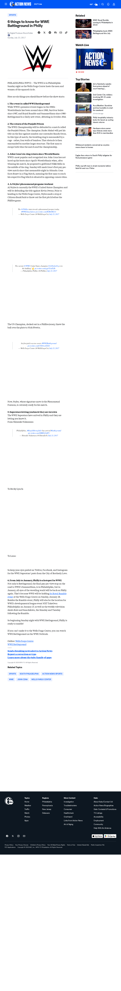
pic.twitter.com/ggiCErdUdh (45, 268)
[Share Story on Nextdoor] (55, 33)
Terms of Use (71, 845)
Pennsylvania (47, 805)
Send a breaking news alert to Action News (30, 650)
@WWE (27, 266)
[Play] (94, 59)
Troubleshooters (70, 805)
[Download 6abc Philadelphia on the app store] (97, 836)
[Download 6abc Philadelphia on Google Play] (110, 836)
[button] (5, 4)
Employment (99, 821)
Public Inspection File (97, 845)
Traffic (26, 809)
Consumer (68, 809)
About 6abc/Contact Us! (103, 802)
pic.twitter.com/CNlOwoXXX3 (39, 345)
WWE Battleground (17, 644)
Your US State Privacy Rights (56, 845)
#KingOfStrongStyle (34, 430)
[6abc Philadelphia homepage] (20, 4)
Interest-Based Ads (83, 845)
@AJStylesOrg (53, 266)
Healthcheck (68, 813)
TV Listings (98, 813)
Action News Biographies (103, 805)
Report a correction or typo (22, 654)
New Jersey (46, 809)
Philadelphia (47, 802)
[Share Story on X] (44, 33)
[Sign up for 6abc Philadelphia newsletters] (24, 836)
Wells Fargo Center (24, 640)
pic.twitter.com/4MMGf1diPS (38, 433)
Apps (26, 821)
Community (98, 824)
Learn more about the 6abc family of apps (30, 657)
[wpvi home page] (9, 801)
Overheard (68, 817)
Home (26, 802)
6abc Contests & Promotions (105, 809)
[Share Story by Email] (61, 33)
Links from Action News (73, 821)
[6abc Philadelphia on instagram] (18, 836)
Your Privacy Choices (21, 845)
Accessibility (98, 817)
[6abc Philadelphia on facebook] (7, 836)
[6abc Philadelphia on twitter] (12, 836)
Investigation (69, 802)
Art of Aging (68, 824)
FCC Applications (10, 847)
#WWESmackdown (28, 211)
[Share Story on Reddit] (50, 33)
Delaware (46, 813)
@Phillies (24, 209)
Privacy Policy (9, 845)
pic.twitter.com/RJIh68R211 (46, 211)
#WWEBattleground (49, 343)
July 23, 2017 (54, 214)
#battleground (56, 430)
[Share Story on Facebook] (39, 33)
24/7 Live (38, 4)
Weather (27, 805)
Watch (26, 813)
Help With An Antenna (102, 828)
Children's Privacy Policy (37, 845)
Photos (27, 817)
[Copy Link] (66, 33)
